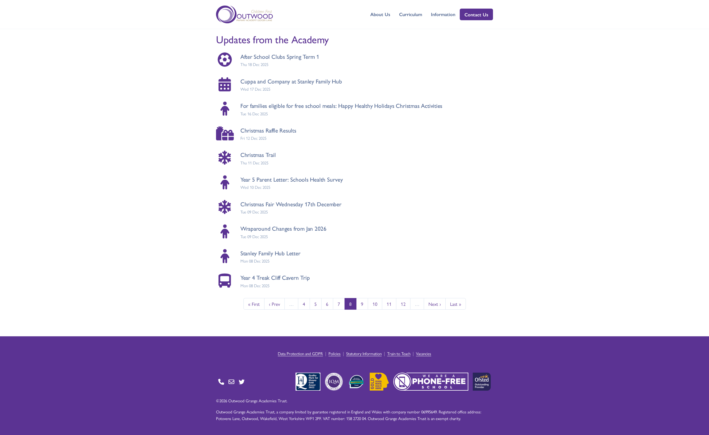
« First (254, 304)
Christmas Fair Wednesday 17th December (290, 204)
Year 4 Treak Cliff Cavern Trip (275, 277)
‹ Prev (274, 304)
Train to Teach (398, 353)
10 (375, 304)
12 (403, 304)
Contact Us (476, 14)
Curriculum (410, 14)
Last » (455, 304)
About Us (380, 14)
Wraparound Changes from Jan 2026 (283, 228)
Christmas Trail (258, 155)
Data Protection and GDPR (300, 353)
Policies (334, 353)
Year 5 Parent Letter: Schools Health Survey (291, 179)
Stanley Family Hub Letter (270, 253)
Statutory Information (364, 353)
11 (389, 304)
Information (443, 14)
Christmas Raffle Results (268, 130)
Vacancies (423, 353)
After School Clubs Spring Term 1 (279, 56)
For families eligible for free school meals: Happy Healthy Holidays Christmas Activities (341, 105)
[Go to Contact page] (221, 381)
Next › (434, 304)
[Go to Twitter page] (242, 381)
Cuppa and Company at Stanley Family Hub (291, 81)
